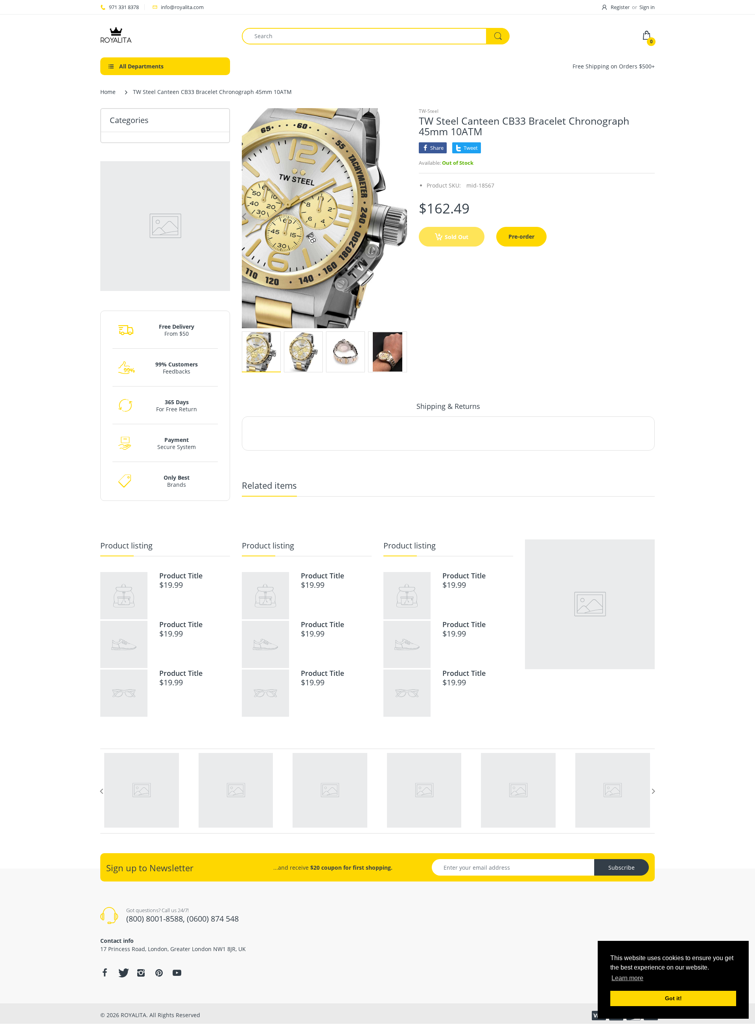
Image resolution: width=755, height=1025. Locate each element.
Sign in (647, 7)
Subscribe (621, 867)
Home (108, 92)
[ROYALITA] (116, 35)
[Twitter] (122, 972)
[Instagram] (140, 972)
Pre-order (521, 236)
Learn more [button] (627, 978)
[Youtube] (177, 972)
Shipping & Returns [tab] (448, 406)
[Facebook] (104, 972)
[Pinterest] (159, 972)
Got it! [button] (673, 998)
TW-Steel (428, 111)
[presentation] (101, 791)
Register (620, 7)
